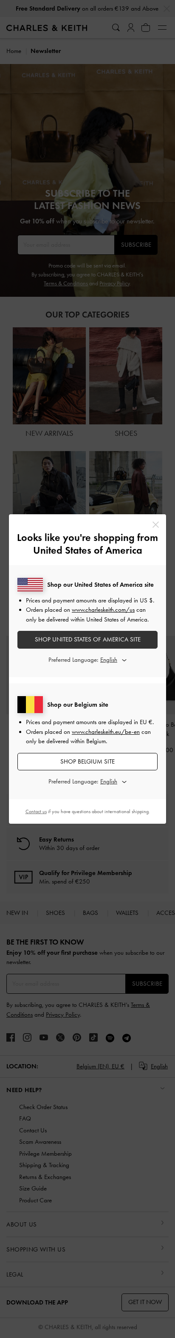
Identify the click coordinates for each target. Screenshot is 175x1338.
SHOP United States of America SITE (88, 639)
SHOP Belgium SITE (87, 761)
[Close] (156, 524)
